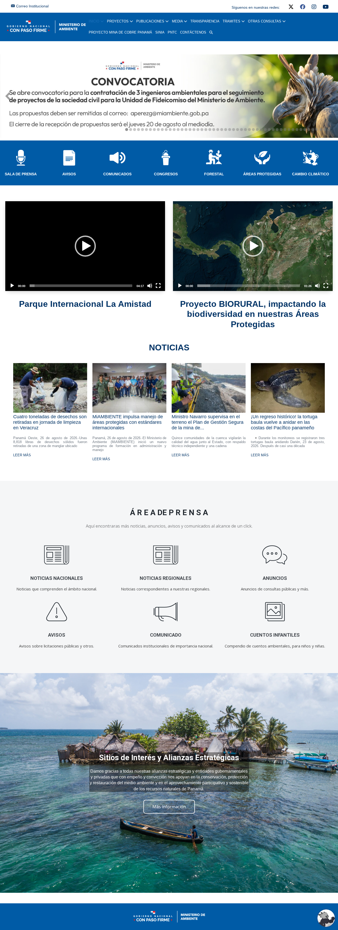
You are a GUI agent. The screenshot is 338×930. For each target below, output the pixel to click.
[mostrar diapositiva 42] (289, 129)
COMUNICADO (165, 635)
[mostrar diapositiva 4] (138, 129)
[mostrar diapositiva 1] (126, 129)
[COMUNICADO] (166, 612)
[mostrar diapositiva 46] (304, 129)
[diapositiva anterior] (7, 96)
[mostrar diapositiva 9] (158, 129)
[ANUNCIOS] (275, 555)
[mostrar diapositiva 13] (174, 129)
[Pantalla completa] (158, 285)
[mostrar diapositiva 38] (273, 129)
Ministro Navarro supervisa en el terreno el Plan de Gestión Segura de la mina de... (207, 422)
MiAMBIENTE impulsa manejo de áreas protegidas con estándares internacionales (127, 422)
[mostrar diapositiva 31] (245, 129)
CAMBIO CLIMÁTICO (310, 174)
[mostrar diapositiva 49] (316, 129)
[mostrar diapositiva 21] (205, 129)
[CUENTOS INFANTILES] (275, 612)
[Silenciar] (149, 285)
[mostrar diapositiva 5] (142, 129)
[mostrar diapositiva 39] (277, 129)
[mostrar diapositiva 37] (269, 129)
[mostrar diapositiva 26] (225, 129)
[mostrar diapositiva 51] (324, 129)
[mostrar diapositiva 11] (166, 129)
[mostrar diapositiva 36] (265, 129)
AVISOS (69, 174)
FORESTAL (214, 174)
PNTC (172, 32)
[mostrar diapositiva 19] (197, 129)
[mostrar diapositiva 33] (253, 129)
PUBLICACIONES (150, 21)
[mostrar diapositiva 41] (285, 129)
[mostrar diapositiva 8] (154, 129)
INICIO (94, 21)
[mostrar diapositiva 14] (178, 129)
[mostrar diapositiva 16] (186, 129)
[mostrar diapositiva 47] (308, 129)
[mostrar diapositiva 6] (146, 129)
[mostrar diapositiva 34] (257, 129)
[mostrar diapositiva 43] (293, 129)
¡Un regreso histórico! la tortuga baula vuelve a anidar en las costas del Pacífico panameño (284, 422)
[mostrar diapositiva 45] (300, 129)
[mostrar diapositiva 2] (130, 129)
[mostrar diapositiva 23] (213, 129)
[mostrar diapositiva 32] (249, 129)
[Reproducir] (12, 285)
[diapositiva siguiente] (330, 96)
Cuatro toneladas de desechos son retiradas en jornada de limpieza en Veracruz (50, 422)
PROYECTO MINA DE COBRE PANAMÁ (120, 32)
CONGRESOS (166, 174)
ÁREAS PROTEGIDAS (262, 174)
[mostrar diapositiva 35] (261, 129)
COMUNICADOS (117, 174)
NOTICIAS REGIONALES (165, 578)
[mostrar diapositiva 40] (281, 129)
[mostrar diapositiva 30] (241, 129)
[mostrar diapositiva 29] (237, 129)
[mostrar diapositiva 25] (221, 129)
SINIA (160, 32)
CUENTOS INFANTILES (275, 635)
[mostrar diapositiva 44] (296, 129)
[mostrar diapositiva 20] (201, 129)
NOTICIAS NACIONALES (56, 578)
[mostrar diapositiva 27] (229, 129)
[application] (85, 246)
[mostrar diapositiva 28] (233, 129)
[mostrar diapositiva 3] (134, 129)
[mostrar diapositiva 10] (162, 129)
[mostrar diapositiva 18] (194, 129)
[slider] (81, 285)
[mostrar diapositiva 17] (190, 129)
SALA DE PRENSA (21, 174)
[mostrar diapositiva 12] (170, 129)
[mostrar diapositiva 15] (182, 129)
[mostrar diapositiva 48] (312, 129)
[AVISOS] (56, 612)
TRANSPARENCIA (204, 21)
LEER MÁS (22, 455)
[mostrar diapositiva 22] (209, 129)
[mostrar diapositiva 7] (150, 129)
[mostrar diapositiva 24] (217, 129)
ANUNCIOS (275, 578)
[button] (211, 32)
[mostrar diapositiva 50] (320, 129)
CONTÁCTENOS (193, 32)
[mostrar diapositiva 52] (328, 129)
